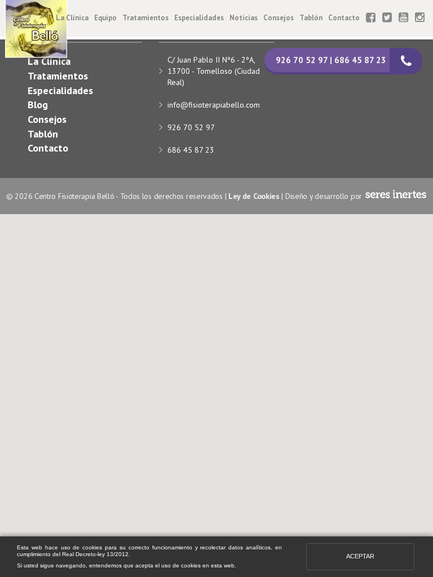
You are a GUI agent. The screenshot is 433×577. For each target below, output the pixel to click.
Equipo (105, 18)
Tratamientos (145, 18)
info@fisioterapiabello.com (213, 105)
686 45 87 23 (190, 150)
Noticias (243, 18)
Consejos (278, 18)
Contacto (344, 18)
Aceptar (360, 556)
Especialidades (199, 18)
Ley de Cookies (254, 196)
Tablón (310, 18)
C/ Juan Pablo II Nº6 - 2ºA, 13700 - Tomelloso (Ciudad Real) (213, 71)
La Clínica (72, 18)
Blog (38, 104)
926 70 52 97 (191, 127)
